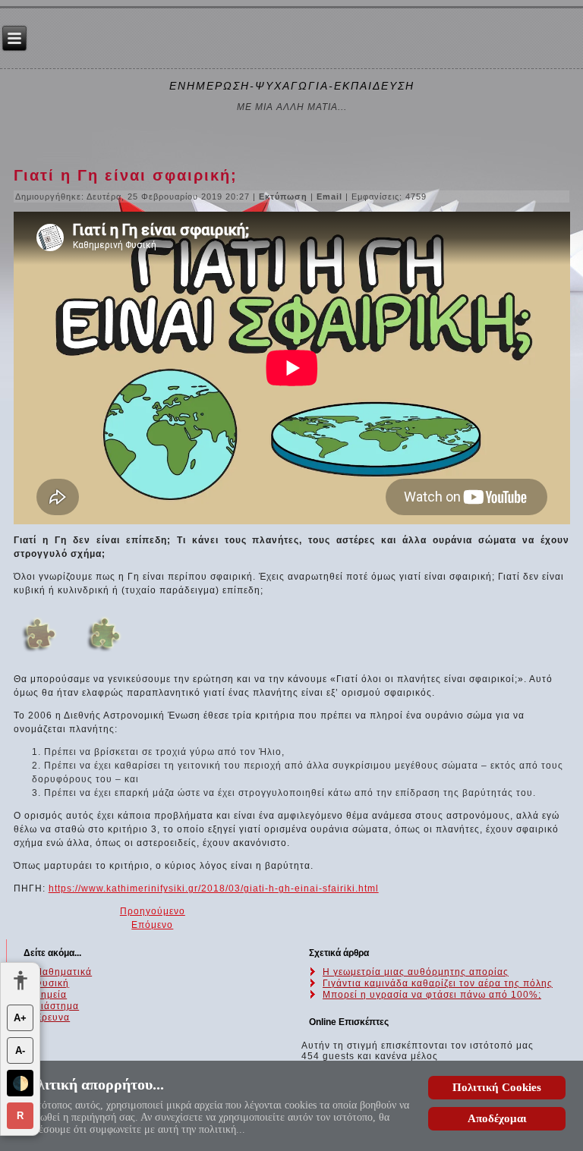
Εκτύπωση (284, 196)
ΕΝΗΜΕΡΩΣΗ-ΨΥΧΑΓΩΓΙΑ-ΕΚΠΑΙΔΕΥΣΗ (291, 86)
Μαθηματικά (63, 972)
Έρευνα (52, 1017)
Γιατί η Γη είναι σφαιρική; (126, 175)
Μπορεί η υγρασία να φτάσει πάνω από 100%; (432, 994)
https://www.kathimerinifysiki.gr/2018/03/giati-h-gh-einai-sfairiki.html (214, 888)
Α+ (20, 1018)
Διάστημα (56, 1006)
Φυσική (51, 983)
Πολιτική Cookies (496, 1087)
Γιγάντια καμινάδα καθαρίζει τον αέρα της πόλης (438, 983)
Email (331, 196)
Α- (20, 1050)
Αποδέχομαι (497, 1118)
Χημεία (50, 994)
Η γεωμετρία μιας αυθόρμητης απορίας (416, 972)
